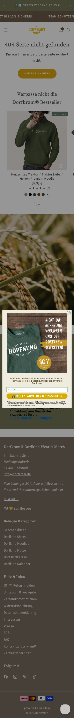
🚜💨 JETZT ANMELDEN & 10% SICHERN (37, 396)
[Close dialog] (69, 313)
